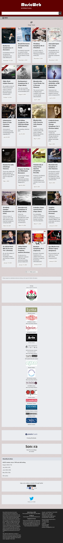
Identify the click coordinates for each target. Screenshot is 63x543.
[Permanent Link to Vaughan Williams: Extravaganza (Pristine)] (54, 198)
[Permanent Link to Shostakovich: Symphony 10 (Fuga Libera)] (24, 198)
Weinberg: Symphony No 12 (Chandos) (38, 45)
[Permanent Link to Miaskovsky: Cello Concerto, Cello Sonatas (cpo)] (39, 111)
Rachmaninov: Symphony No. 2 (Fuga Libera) (23, 83)
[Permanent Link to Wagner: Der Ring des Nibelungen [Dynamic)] (24, 158)
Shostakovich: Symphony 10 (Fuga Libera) (22, 209)
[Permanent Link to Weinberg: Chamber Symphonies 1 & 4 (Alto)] (9, 198)
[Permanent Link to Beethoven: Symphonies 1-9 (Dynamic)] (9, 36)
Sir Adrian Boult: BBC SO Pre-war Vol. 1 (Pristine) (8, 248)
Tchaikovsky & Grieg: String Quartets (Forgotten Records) (38, 168)
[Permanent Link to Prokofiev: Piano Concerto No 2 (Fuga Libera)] (39, 198)
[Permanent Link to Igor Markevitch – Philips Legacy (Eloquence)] (54, 237)
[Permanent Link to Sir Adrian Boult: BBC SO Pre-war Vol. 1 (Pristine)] (9, 237)
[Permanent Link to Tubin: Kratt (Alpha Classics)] (9, 72)
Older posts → (33, 272)
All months (5, 476)
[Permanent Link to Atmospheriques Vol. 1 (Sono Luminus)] (54, 35)
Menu (6, 18)
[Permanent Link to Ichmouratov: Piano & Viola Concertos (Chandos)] (9, 111)
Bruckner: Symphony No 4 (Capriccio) (38, 248)
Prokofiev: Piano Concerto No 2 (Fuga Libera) (38, 209)
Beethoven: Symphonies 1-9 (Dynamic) (8, 48)
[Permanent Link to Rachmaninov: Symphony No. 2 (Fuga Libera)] (24, 72)
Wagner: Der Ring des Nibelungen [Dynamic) (23, 171)
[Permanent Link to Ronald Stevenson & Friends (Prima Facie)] (24, 35)
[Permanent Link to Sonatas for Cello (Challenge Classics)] (9, 156)
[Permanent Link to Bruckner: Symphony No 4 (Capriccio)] (39, 237)
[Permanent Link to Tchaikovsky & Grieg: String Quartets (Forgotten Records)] (39, 156)
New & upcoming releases (31, 323)
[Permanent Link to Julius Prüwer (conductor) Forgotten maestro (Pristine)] (24, 237)
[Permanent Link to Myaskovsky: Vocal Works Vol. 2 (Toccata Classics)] (39, 72)
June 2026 (5, 470)
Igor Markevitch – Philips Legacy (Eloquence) (54, 248)
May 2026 (5, 472)
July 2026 (5, 467)
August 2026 (6, 465)
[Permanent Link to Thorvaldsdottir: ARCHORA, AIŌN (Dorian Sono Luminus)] (54, 72)
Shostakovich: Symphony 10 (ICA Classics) (53, 166)
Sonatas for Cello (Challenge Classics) (8, 166)
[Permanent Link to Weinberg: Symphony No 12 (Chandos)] (39, 35)
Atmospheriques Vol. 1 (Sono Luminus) (54, 45)
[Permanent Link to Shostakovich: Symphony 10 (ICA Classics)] (54, 156)
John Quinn (50, 513)
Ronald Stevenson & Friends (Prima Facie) (24, 45)
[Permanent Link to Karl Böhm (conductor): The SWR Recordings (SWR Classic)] (24, 111)
